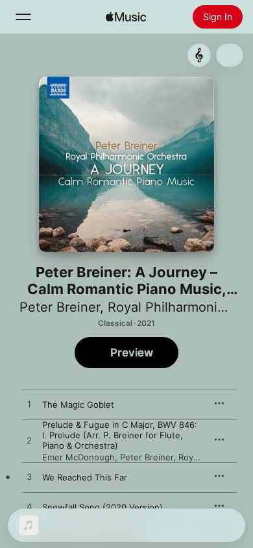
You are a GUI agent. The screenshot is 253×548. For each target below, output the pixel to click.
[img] (126, 17)
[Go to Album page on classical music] (199, 55)
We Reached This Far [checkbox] (84, 477)
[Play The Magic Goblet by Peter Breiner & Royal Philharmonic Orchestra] (29, 404)
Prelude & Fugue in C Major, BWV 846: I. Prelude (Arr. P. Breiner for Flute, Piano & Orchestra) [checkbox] (119, 435)
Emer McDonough (78, 457)
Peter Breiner (59, 307)
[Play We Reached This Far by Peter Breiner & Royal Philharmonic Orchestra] (29, 477)
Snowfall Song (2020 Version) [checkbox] (102, 507)
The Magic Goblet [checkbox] (78, 404)
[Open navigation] (23, 17)
